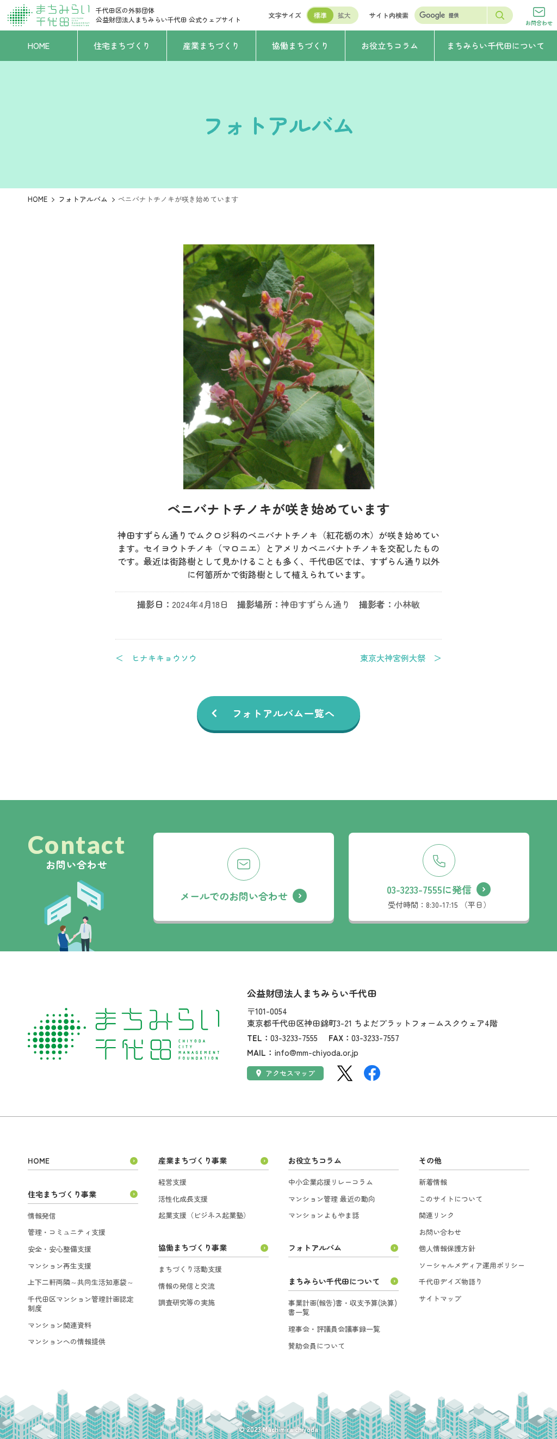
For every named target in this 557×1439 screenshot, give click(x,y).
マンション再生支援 (59, 1265)
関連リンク (436, 1215)
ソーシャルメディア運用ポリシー (472, 1265)
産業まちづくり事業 (192, 1160)
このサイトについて (450, 1199)
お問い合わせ (440, 1232)
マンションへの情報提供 (67, 1341)
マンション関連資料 (59, 1325)
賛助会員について (316, 1345)
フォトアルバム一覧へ (283, 713)
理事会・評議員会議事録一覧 (334, 1329)
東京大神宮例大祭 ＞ (401, 658)
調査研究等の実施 (186, 1302)
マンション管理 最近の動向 (331, 1199)
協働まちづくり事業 (192, 1247)
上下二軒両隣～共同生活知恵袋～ (81, 1282)
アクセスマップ (290, 1073)
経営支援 (172, 1182)
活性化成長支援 (183, 1199)
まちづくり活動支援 (190, 1269)
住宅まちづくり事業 (62, 1194)
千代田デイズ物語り (450, 1281)
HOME (37, 199)
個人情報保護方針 (447, 1248)
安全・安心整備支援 (59, 1249)
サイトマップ (440, 1298)
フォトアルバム (83, 199)
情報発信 (42, 1215)
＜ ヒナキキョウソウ (156, 658)
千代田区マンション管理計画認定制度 (81, 1304)
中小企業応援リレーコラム (330, 1182)
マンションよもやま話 (323, 1215)
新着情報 (433, 1182)
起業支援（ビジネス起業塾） (204, 1215)
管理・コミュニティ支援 (67, 1232)
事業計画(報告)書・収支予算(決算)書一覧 (342, 1307)
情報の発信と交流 (186, 1286)
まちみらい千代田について (334, 1281)
